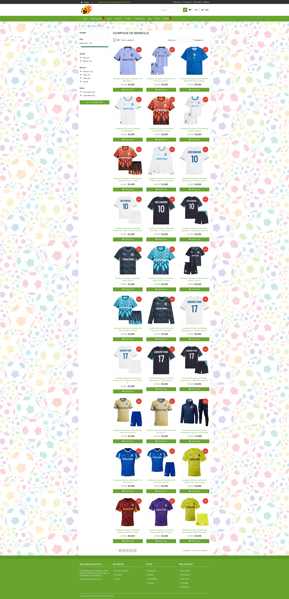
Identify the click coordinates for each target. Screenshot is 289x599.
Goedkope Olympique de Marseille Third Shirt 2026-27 (127, 79)
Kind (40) (86, 58)
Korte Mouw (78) (89, 92)
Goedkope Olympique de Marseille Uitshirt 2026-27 (127, 279)
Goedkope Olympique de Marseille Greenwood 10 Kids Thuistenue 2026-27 (127, 229)
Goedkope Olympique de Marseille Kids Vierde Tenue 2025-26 (128, 431)
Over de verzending (121, 571)
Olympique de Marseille (95, 26)
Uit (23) (85, 81)
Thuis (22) (86, 78)
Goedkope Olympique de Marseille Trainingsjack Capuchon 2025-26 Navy (194, 431)
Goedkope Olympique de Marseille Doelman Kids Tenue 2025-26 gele (194, 531)
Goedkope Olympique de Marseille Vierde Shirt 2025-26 (161, 431)
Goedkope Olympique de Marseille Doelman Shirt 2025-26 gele (194, 481)
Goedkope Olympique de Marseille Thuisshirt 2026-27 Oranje (161, 129)
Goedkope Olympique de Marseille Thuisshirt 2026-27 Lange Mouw (161, 179)
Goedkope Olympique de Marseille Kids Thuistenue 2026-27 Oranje (128, 179)
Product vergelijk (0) (127, 40)
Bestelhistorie (185, 575)
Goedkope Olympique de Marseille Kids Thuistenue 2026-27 (194, 129)
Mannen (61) (87, 61)
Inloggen (86, 2)
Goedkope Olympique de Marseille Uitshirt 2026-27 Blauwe (161, 279)
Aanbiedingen (152, 579)
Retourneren (185, 579)
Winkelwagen (197, 2)
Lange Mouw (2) (89, 95)
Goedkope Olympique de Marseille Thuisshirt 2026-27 (127, 129)
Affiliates (151, 575)
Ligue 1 (84, 26)
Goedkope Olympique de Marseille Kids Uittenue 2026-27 (194, 279)
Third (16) (86, 75)
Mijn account (185, 571)
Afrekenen (206, 2)
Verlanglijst (184, 583)
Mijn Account (177, 2)
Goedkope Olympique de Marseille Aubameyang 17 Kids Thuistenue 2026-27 (128, 380)
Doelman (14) (88, 71)
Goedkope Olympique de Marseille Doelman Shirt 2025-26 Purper (161, 531)
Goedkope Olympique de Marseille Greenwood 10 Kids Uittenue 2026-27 (194, 229)
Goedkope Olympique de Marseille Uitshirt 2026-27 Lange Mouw (161, 329)
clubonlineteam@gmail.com (93, 579)
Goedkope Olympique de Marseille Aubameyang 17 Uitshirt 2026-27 (161, 379)
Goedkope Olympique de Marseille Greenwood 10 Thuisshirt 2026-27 (194, 179)
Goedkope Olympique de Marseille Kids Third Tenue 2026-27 (161, 79)
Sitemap (150, 583)
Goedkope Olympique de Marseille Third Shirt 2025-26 (127, 481)
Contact (117, 579)
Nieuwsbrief (185, 587)
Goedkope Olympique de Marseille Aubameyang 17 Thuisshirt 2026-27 (194, 329)
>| (135, 550)
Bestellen (128, 90)
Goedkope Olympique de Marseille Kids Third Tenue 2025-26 (161, 481)
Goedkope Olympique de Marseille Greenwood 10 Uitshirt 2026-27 (161, 229)
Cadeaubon (152, 571)
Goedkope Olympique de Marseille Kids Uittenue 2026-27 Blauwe (128, 329)
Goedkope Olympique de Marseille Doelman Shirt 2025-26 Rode (127, 531)
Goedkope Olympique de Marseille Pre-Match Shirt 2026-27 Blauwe (194, 79)
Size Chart (118, 575)
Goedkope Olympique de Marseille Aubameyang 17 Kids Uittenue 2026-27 (194, 379)
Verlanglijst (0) (187, 2)
